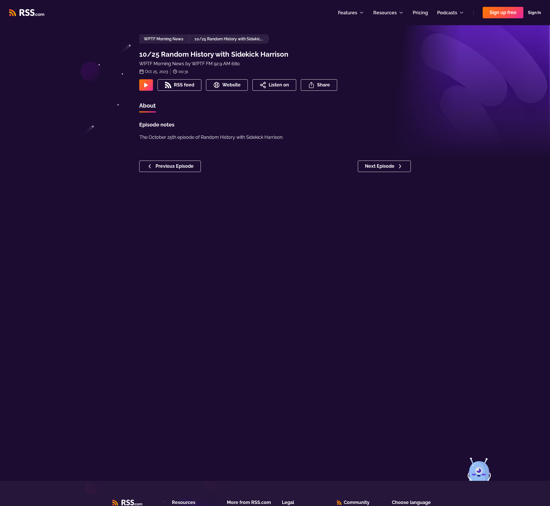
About (147, 105)
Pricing (420, 12)
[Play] (146, 85)
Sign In (534, 12)
